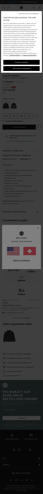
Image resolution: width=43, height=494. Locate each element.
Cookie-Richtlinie (14, 55)
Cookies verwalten (21, 62)
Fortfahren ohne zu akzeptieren (28, 13)
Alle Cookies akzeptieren (21, 68)
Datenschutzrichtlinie (29, 55)
